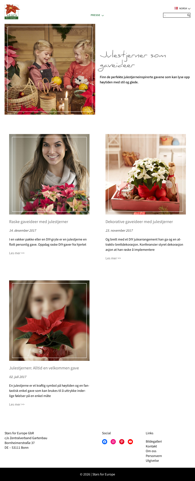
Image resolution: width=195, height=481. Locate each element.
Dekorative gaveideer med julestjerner (139, 221)
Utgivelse (152, 460)
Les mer (14, 253)
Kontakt (151, 446)
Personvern (154, 455)
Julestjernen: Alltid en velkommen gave (44, 368)
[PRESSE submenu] (102, 15)
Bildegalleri (154, 441)
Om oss (151, 451)
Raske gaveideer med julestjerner (38, 221)
